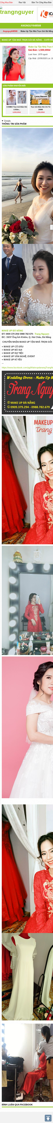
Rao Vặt (22, 2)
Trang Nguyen (42, 334)
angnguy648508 (31, 25)
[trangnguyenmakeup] (17, 10)
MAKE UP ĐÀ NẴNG (12, 330)
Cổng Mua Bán (6, 2)
